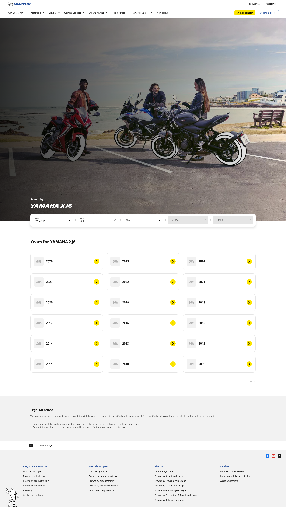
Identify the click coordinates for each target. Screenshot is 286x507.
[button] (69, 220)
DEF (250, 381)
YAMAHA (41, 445)
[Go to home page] (19, 4)
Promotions (162, 12)
